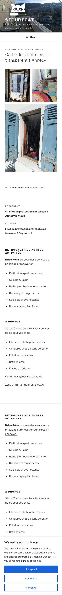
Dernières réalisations (27, 187)
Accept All (31, 569)
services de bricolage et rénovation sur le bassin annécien (27, 429)
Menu (33, 37)
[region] (31, 566)
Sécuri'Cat (19, 20)
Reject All (31, 587)
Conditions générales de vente (24, 376)
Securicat (37, 50)
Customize (31, 578)
